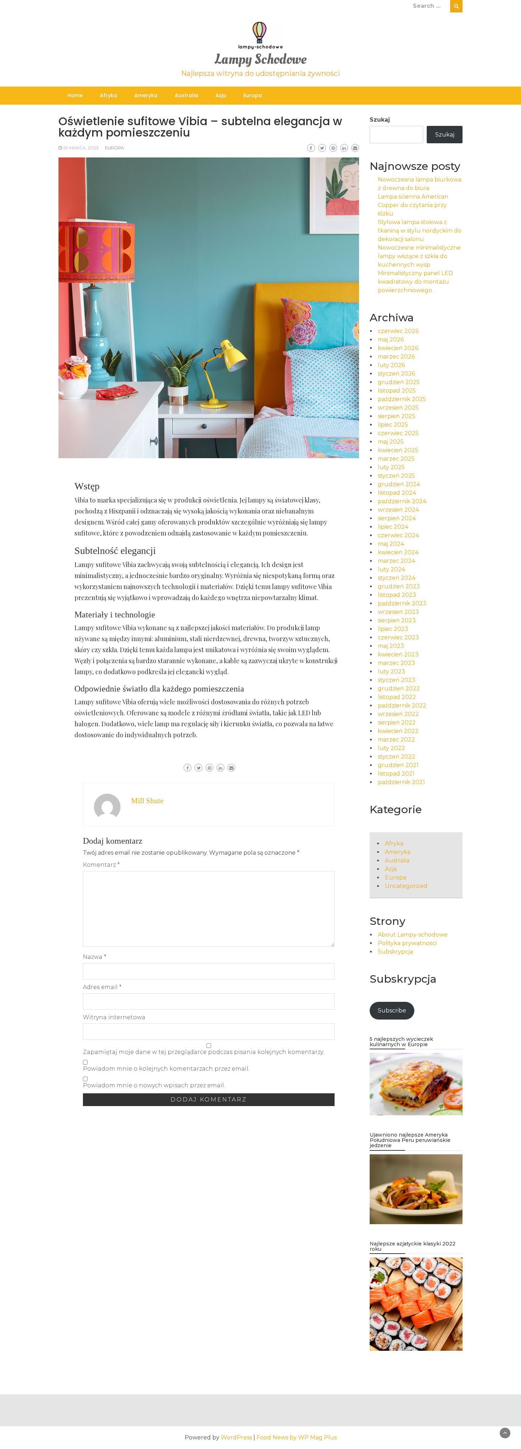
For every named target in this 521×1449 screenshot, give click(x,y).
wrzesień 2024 (398, 509)
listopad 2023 (397, 595)
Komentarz (101, 864)
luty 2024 (391, 569)
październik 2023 (402, 603)
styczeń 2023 (396, 680)
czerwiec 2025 (398, 433)
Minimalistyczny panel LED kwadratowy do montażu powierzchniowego (415, 282)
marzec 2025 (396, 458)
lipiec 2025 (393, 424)
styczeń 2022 (396, 756)
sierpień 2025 (396, 416)
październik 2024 (402, 501)
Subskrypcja (395, 951)
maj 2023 (391, 646)
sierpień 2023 (397, 620)
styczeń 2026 (396, 373)
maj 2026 (391, 339)
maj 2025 (391, 441)
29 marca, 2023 (81, 147)
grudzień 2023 (399, 586)
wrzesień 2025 (398, 407)
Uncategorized (406, 886)
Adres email (102, 987)
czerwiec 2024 (398, 535)
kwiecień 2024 (398, 552)
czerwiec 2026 (398, 331)
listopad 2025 (397, 390)
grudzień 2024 (399, 484)
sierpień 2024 (397, 518)
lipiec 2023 (393, 629)
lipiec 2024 (393, 526)
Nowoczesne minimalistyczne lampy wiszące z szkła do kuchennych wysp (419, 256)
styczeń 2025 (396, 475)
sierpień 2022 (397, 722)
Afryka (108, 95)
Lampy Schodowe (260, 59)
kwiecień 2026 (398, 348)
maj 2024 (391, 543)
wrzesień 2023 (398, 612)
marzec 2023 (396, 663)
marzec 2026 (396, 356)
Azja (220, 95)
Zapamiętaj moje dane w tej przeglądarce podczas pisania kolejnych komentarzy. (203, 1052)
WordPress (236, 1437)
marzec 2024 (396, 560)
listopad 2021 (396, 773)
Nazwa (94, 957)
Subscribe (392, 1010)
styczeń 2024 (396, 577)
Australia (186, 95)
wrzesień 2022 (398, 714)
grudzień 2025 (399, 382)
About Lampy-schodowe (413, 934)
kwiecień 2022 (398, 731)
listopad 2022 (397, 697)
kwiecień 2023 (398, 654)
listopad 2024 (397, 492)
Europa (252, 95)
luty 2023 (391, 671)
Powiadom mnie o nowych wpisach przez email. (154, 1085)
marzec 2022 (396, 739)
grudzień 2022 (399, 688)
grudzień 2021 (398, 765)
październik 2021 (401, 782)
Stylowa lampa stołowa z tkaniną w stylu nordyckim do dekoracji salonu (419, 231)
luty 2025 (391, 467)
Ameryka (145, 95)
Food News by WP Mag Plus (297, 1437)
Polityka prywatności (407, 943)
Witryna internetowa (114, 1017)
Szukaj (380, 119)
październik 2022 (402, 705)
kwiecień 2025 (398, 450)
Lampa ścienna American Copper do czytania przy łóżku (413, 205)
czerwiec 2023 (398, 637)
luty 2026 (391, 365)
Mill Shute (147, 800)
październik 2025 (402, 399)
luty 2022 (391, 748)
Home (75, 95)
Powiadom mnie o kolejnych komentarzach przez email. (166, 1068)
